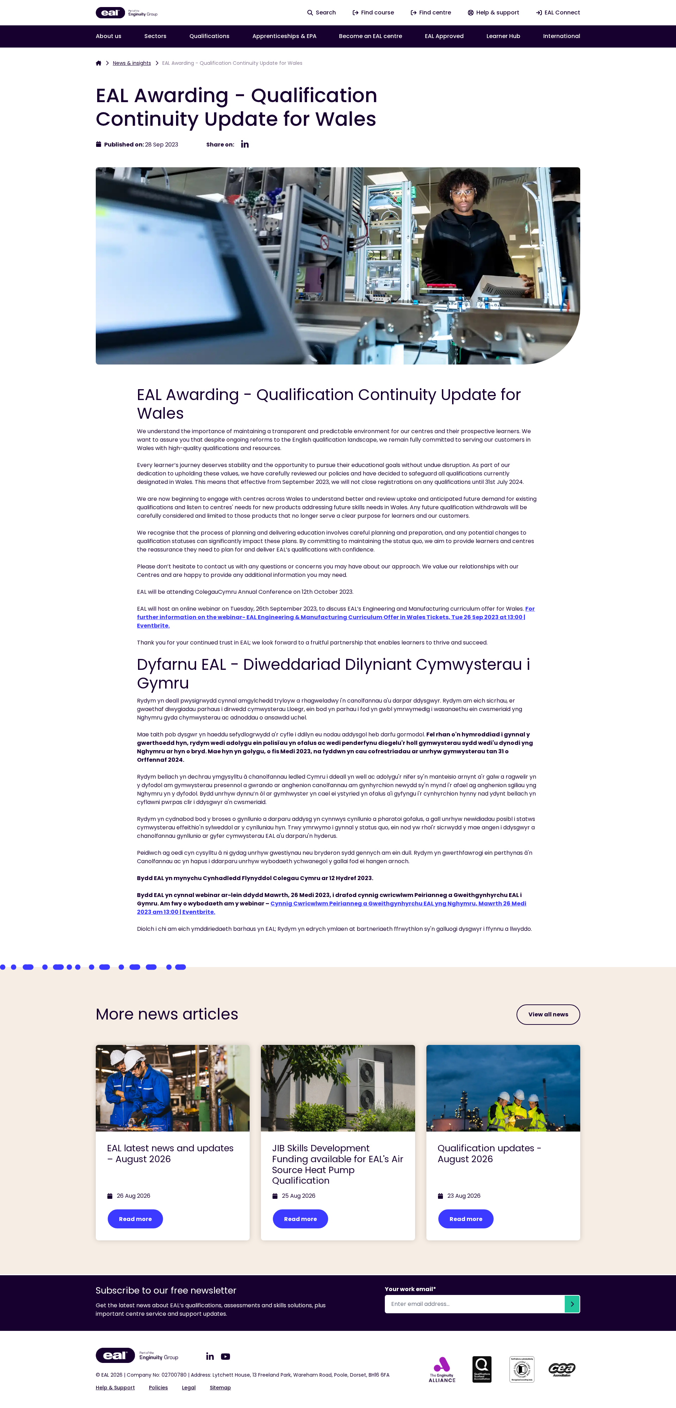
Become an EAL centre (370, 36)
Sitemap (220, 1387)
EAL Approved (444, 36)
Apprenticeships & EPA (284, 36)
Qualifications (209, 36)
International (561, 36)
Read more (135, 1219)
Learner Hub (503, 36)
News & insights (132, 63)
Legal (189, 1387)
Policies (158, 1387)
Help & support (115, 1387)
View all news (548, 1014)
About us (108, 36)
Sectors (155, 36)
